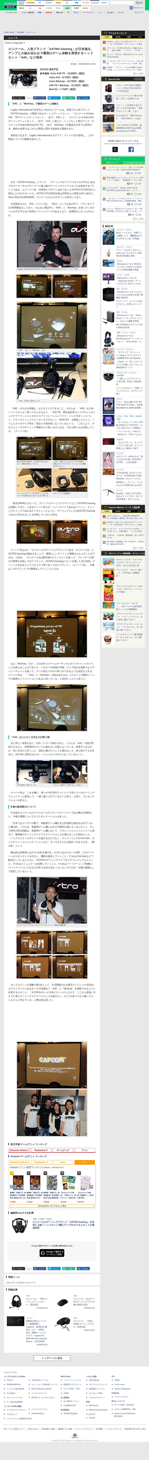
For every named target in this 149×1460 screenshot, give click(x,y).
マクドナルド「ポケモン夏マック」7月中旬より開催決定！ (129, 573)
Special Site (114, 79)
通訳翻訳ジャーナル (97, 1389)
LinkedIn (85, 98)
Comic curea (120, 1384)
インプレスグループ (113, 1429)
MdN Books (93, 1406)
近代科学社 (65, 1410)
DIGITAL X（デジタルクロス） (43, 1398)
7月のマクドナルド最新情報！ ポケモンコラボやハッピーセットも (126, 554)
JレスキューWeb (95, 1393)
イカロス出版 (91, 1376)
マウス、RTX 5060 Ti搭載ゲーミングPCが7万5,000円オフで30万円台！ (129, 88)
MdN (88, 1402)
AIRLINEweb (94, 1380)
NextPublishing (38, 1414)
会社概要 (99, 1429)
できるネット (12, 1414)
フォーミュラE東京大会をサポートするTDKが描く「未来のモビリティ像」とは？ (129, 108)
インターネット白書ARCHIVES (19, 1419)
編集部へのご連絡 (65, 1429)
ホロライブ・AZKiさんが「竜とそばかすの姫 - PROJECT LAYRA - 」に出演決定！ (129, 459)
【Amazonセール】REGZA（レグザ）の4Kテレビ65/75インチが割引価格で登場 (129, 267)
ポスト (20, 98)
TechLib (92, 1418)
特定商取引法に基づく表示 (135, 1429)
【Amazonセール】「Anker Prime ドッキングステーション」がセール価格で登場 (129, 318)
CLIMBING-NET (70, 1406)
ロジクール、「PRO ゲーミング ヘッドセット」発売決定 (36, 1302)
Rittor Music (66, 1376)
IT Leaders (11, 1393)
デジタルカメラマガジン (16, 1410)
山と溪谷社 (65, 1398)
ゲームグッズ (63, 1150)
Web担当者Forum (14, 1384)
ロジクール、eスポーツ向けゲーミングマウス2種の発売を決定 (84, 1302)
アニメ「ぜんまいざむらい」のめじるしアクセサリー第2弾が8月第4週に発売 (129, 253)
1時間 (107, 37)
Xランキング (114, 159)
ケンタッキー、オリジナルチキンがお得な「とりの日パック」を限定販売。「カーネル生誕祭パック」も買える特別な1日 (125, 531)
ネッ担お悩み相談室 (15, 1402)
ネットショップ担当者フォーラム (45, 1384)
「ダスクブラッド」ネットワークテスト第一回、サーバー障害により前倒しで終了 (129, 445)
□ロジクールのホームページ (21, 1282)
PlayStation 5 (41, 1150)
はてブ (56, 98)
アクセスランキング (117, 33)
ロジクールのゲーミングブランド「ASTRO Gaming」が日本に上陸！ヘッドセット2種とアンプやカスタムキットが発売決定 (63, 1225)
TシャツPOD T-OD (71, 1389)
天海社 (117, 1380)
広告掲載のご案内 (48, 1429)
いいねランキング (134, 163)
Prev (12, 1186)
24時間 (117, 37)
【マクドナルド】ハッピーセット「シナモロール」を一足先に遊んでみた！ (129, 627)
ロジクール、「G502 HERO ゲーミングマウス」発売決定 (83, 1324)
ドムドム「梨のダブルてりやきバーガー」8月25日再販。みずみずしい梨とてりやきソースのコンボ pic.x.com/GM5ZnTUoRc (125, 211)
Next (91, 1186)
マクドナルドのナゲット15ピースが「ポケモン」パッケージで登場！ (129, 589)
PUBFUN (115, 1393)
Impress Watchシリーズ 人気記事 (124, 507)
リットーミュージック (72, 1380)
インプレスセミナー (39, 1393)
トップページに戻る (51, 1358)
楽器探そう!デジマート (72, 1384)
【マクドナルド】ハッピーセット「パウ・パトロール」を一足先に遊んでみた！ (129, 617)
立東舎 (66, 1393)
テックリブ (90, 1414)
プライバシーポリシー (84, 1429)
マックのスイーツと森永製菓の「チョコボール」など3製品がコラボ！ (129, 637)
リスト (28, 98)
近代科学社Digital (70, 1414)
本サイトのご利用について (14, 1429)
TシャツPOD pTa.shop (124, 1405)
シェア (41, 98)
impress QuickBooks (123, 1389)
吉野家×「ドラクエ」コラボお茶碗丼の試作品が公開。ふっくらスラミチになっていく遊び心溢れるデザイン (125, 69)
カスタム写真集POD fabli (125, 1409)
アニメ (85, 1150)
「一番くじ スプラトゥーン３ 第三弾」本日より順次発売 (128, 381)
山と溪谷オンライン (71, 1401)
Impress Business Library (42, 1389)
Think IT (10, 1380)
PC (68, 12)
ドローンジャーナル (15, 1398)
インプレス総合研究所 (15, 1389)
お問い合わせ (33, 1429)
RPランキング (112, 163)
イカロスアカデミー (97, 1398)
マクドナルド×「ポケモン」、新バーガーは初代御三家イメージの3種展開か (129, 606)
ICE (113, 1376)
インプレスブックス (39, 1409)
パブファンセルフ (121, 1397)
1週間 (128, 37)
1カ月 (139, 37)
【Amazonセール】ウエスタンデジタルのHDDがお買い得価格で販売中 (129, 295)
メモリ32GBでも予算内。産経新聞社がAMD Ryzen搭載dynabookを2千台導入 (129, 128)
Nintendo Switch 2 (19, 1150)
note (70, 98)
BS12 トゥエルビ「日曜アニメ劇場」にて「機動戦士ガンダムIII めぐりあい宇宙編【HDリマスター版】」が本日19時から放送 (129, 238)
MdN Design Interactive (98, 1410)
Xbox (62, 1162)
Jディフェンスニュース (98, 1384)
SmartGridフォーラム (40, 1380)
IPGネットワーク (118, 1401)
